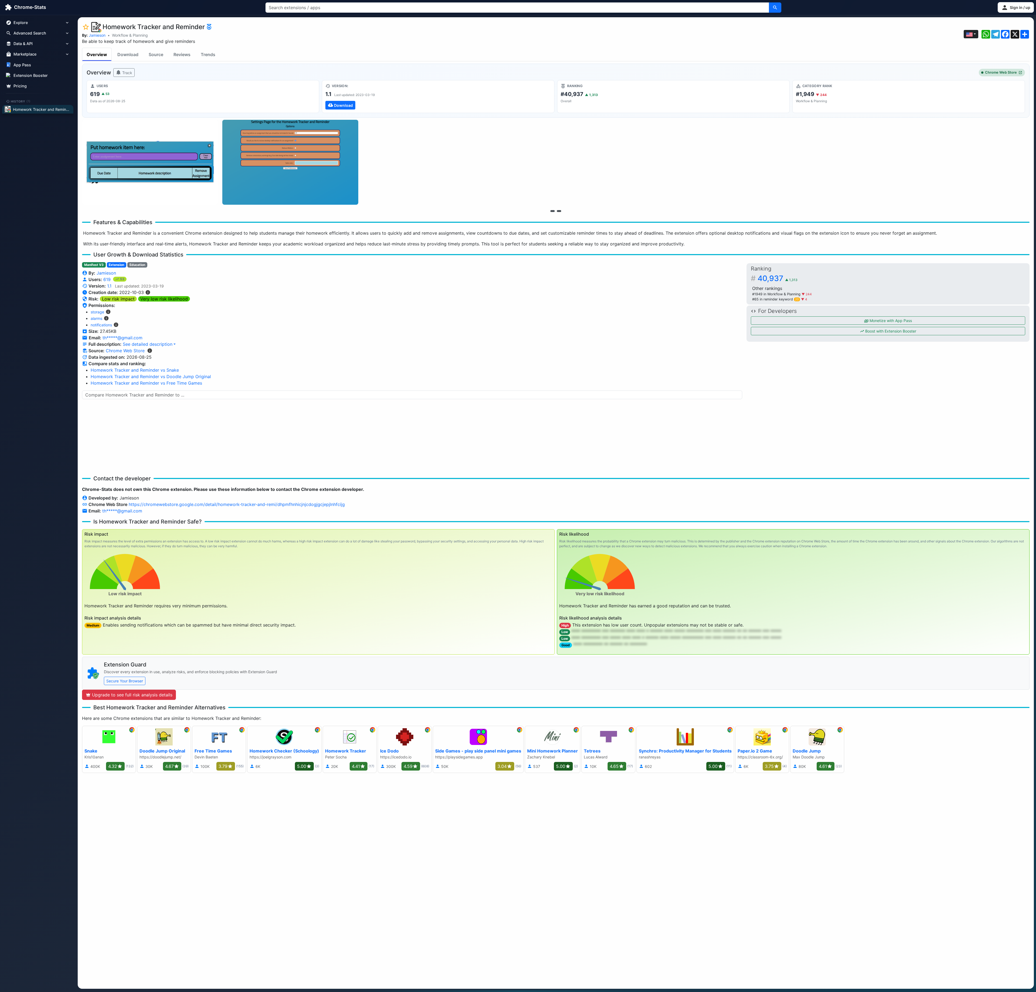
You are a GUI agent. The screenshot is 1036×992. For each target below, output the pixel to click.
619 (107, 279)
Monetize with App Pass (890, 320)
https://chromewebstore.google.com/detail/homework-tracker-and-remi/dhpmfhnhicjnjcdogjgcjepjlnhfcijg (237, 504)
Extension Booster (30, 75)
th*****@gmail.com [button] (122, 337)
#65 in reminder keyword (775, 299)
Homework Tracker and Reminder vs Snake (135, 370)
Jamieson (97, 35)
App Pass (22, 65)
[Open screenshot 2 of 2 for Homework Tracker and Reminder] (290, 162)
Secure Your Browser (124, 681)
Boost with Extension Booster (890, 331)
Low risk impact (118, 299)
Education (137, 265)
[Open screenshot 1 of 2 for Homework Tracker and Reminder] (150, 162)
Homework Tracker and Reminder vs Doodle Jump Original (151, 376)
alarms (96, 318)
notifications (101, 325)
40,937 (778, 278)
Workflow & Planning (130, 35)
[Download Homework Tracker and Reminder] (438, 96)
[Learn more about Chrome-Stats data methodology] (149, 350)
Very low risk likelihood (164, 299)
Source (156, 54)
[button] (1016, 7)
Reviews (181, 54)
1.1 (109, 286)
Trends (208, 54)
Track (126, 72)
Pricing (20, 86)
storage (97, 312)
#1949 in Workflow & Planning (777, 294)
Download (127, 54)
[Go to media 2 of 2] (559, 211)
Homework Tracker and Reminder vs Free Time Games (146, 383)
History (21, 101)
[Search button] (775, 7)
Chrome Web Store (1001, 72)
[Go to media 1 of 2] (552, 211)
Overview (97, 54)
